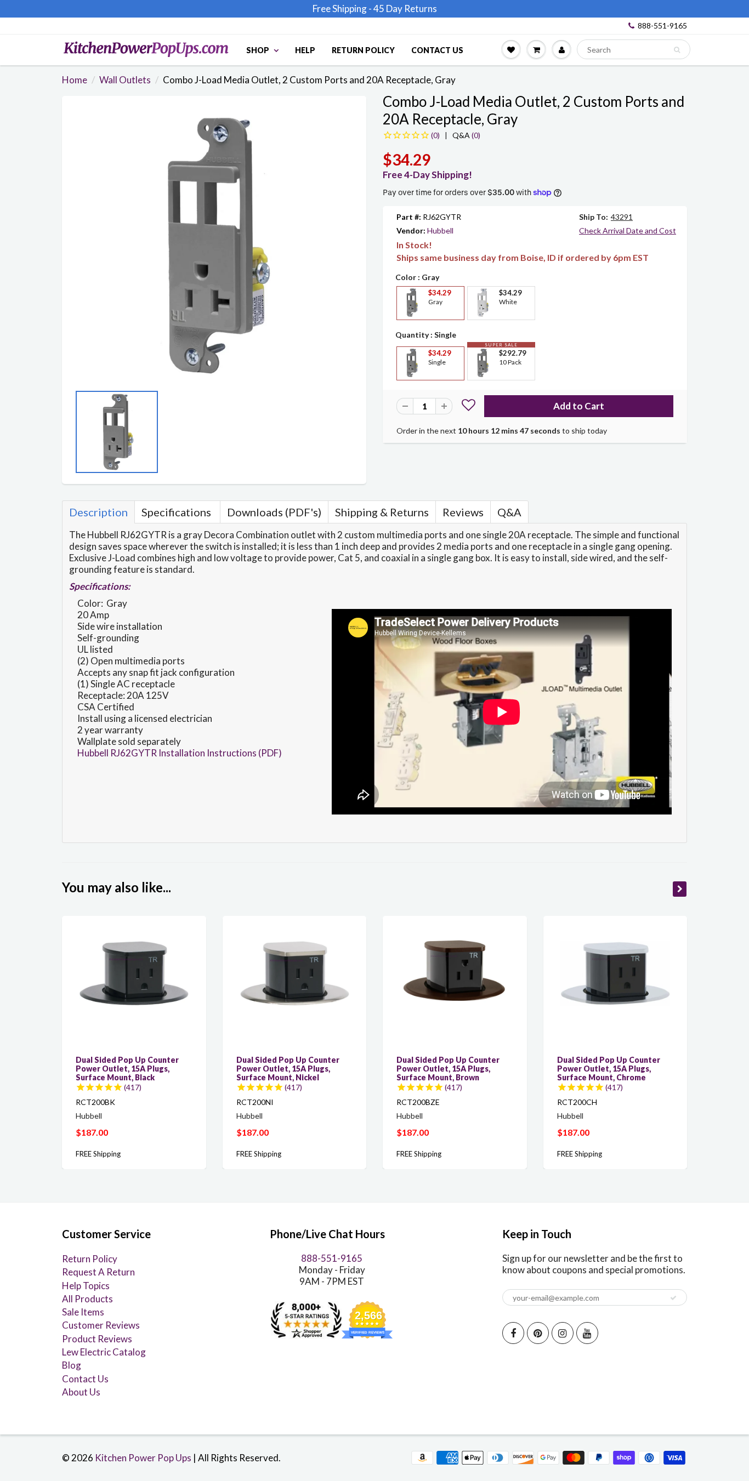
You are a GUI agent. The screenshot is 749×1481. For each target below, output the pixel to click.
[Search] (676, 50)
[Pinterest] (538, 1333)
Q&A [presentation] (509, 512)
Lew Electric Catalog (104, 1352)
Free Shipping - (342, 8)
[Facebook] (513, 1333)
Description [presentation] (98, 512)
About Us (81, 1392)
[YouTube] (587, 1333)
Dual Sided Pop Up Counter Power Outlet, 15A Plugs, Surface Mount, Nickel (287, 1068)
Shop (257, 50)
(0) (466, 135)
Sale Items (83, 1312)
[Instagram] (563, 1333)
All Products (87, 1299)
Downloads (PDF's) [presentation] (274, 512)
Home (74, 80)
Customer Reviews (101, 1325)
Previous (78, 435)
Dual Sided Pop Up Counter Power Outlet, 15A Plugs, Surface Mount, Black (127, 1068)
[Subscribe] (673, 1298)
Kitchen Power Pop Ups (143, 1457)
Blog (71, 1365)
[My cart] (536, 49)
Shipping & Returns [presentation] (382, 512)
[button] (468, 406)
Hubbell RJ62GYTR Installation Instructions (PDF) (179, 753)
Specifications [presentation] (177, 512)
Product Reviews (97, 1339)
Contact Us (437, 50)
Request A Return (98, 1272)
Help (305, 50)
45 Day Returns (405, 8)
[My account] (561, 49)
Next (350, 435)
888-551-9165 (662, 25)
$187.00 (92, 1132)
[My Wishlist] (511, 49)
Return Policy (363, 50)
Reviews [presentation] (463, 512)
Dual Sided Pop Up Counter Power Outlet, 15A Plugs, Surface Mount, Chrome (608, 1068)
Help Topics (86, 1285)
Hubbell (440, 230)
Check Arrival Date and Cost (627, 230)
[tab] (98, 511)
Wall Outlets (125, 80)
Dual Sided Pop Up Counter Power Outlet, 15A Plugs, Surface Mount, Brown (448, 1068)
